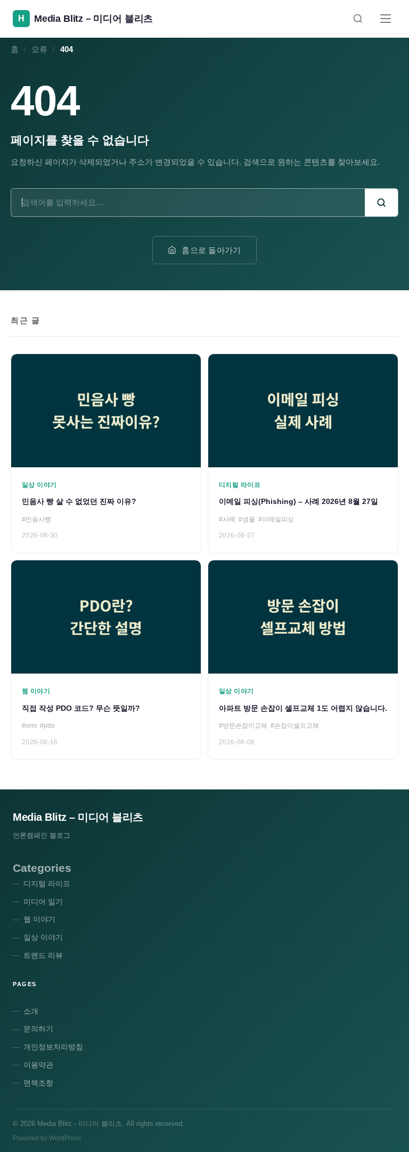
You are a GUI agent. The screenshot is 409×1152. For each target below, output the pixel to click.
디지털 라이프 (46, 883)
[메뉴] (385, 18)
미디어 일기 (43, 901)
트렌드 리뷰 (43, 955)
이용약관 (38, 1065)
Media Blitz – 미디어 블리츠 (78, 817)
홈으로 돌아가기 (211, 250)
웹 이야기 (39, 919)
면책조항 (38, 1083)
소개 (30, 1011)
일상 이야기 (43, 937)
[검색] (358, 18)
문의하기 (38, 1028)
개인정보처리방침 (53, 1046)
